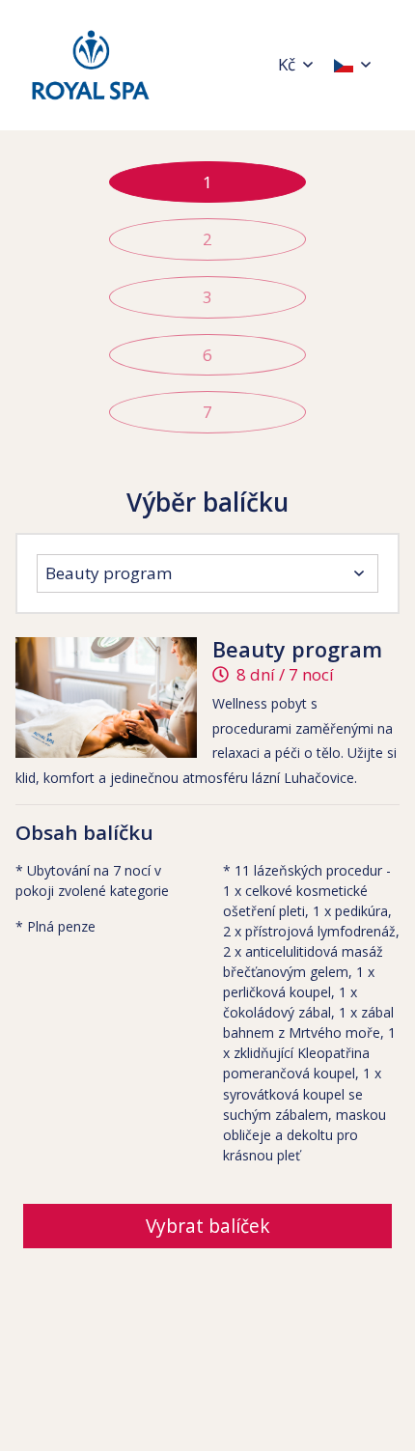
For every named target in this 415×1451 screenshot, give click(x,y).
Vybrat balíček (208, 1226)
